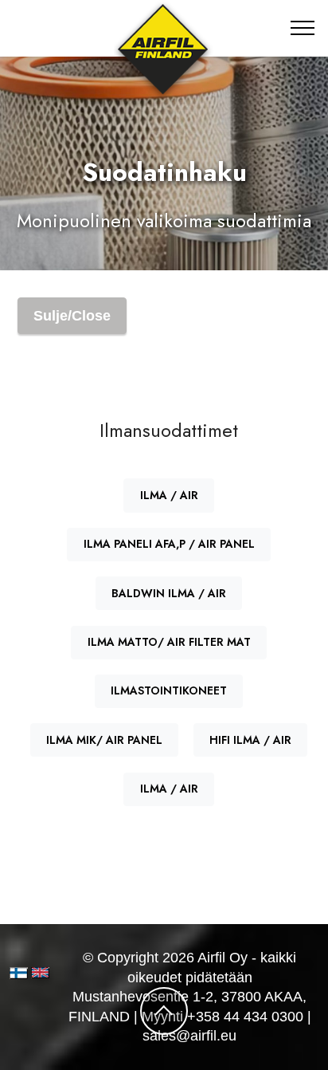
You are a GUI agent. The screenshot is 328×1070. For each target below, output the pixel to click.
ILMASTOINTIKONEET (169, 690)
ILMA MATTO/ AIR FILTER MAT (169, 642)
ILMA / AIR (169, 495)
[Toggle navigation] (303, 28)
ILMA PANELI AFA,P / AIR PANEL (169, 544)
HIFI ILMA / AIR (250, 740)
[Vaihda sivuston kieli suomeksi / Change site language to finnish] (19, 973)
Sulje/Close (72, 316)
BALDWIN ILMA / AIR (168, 593)
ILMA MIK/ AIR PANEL (104, 740)
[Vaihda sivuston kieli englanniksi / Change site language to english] (35, 972)
